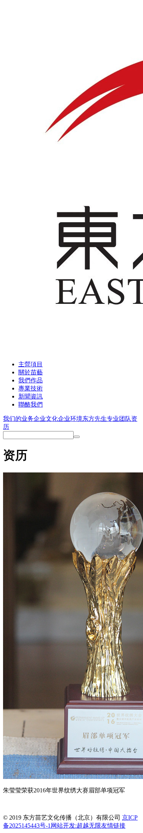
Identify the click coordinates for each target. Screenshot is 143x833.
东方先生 (94, 418)
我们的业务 (18, 418)
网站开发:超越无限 (76, 825)
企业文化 (46, 418)
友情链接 (113, 825)
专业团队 (119, 418)
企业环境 (70, 418)
